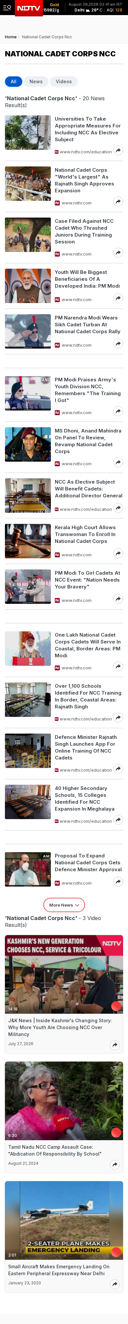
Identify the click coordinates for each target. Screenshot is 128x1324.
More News (61, 905)
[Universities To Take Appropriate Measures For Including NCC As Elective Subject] (28, 135)
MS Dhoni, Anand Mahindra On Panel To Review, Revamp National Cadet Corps (88, 441)
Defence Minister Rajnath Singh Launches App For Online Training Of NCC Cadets (86, 747)
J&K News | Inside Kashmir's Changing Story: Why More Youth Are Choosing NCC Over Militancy (60, 1027)
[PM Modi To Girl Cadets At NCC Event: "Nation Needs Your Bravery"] (28, 586)
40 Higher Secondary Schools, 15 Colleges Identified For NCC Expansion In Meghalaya (85, 798)
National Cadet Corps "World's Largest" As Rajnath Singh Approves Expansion (84, 180)
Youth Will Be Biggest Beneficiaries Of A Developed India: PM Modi (87, 279)
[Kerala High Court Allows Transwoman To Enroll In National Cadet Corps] (28, 541)
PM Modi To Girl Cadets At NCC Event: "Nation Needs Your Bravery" (87, 580)
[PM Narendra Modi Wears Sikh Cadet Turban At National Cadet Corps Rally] (28, 331)
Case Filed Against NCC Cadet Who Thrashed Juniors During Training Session (84, 231)
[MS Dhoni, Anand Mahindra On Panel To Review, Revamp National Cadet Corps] (28, 447)
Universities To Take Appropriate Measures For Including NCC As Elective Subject (88, 129)
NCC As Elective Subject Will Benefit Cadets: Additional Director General (88, 489)
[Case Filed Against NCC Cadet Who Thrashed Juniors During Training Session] (28, 238)
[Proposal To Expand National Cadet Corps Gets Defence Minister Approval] (28, 869)
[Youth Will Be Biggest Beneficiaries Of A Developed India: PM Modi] (28, 286)
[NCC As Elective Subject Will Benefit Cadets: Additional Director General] (28, 495)
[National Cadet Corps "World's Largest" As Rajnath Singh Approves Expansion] (28, 186)
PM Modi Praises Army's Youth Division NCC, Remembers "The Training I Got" (88, 389)
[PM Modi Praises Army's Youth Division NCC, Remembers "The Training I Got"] (28, 396)
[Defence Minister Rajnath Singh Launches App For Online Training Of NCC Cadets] (28, 754)
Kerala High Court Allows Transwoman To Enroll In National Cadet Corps (85, 534)
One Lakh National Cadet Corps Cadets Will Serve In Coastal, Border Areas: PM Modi (88, 645)
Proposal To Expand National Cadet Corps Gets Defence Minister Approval (88, 863)
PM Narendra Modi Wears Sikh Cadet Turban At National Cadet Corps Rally (87, 325)
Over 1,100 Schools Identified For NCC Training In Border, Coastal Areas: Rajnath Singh (88, 696)
